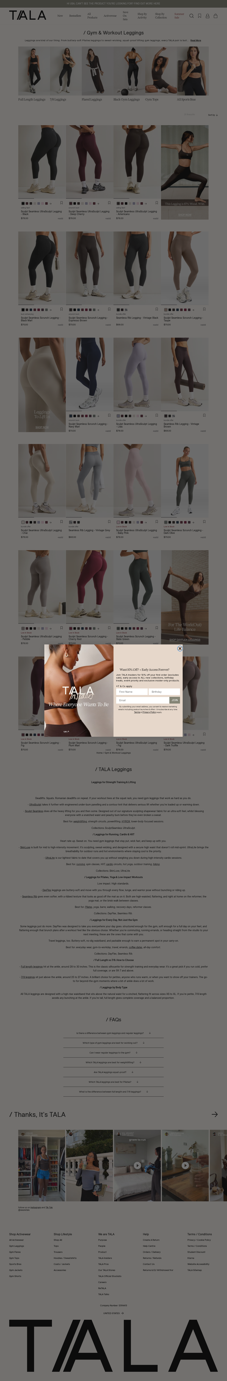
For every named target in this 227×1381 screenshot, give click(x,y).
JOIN (175, 700)
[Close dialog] (180, 648)
